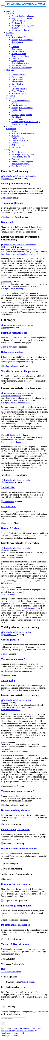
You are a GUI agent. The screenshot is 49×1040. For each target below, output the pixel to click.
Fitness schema (17, 159)
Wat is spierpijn (17, 138)
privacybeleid (36, 1028)
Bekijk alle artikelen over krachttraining (19, 176)
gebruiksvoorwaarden (20, 1028)
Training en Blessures (12, 203)
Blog (8, 150)
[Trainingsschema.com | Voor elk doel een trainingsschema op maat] (25, 7)
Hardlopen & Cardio (10, 12)
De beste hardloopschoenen (22, 16)
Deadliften (15, 44)
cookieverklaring (8, 1031)
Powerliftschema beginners (22, 161)
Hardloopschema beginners (22, 25)
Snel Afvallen (17, 84)
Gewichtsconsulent (19, 89)
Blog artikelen (17, 152)
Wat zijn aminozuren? (13, 659)
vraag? (4, 999)
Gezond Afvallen (18, 75)
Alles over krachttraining (21, 68)
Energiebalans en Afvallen (12, 557)
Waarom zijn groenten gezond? (18, 791)
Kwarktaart (16, 117)
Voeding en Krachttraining (15, 183)
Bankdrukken (17, 42)
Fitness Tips (16, 58)
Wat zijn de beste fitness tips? (13, 289)
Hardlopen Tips (17, 23)
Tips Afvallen (17, 79)
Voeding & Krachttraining (22, 39)
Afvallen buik (17, 82)
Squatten (15, 46)
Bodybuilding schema (20, 164)
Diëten (14, 86)
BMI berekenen (17, 145)
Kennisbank (16, 147)
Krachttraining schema (20, 63)
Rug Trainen (16, 49)
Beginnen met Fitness (20, 56)
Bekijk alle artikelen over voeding (17, 632)
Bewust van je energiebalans (16, 905)
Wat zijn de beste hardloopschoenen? (16, 403)
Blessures (15, 28)
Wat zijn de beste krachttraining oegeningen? (19, 254)
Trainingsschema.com (10, 1035)
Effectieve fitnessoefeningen (15, 884)
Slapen (14, 131)
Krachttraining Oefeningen (22, 37)
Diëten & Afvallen (10, 71)
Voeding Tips (16, 110)
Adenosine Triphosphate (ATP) (24, 133)
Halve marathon (18, 21)
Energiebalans (17, 77)
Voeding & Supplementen (12, 97)
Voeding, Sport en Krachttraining (14, 751)
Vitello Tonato (17, 119)
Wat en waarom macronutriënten (19, 848)
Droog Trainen (17, 61)
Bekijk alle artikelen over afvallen (17, 480)
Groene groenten (10, 639)
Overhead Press (17, 51)
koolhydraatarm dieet (31, 608)
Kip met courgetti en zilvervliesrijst (25, 121)
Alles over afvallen (19, 93)
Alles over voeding (19, 124)
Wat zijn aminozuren (19, 105)
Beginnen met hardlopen (21, 18)
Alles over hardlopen (20, 30)
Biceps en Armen (18, 53)
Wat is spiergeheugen (20, 140)
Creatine (14, 103)
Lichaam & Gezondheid (11, 127)
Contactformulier (28, 982)
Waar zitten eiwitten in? (10, 709)
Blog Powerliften (18, 65)
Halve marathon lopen (13, 352)
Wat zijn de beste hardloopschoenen (20, 371)
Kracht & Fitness (10, 33)
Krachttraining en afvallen (15, 829)
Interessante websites (25, 1031)
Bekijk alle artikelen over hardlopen (18, 325)
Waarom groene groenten (21, 114)
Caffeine (15, 143)
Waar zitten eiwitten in (20, 100)
